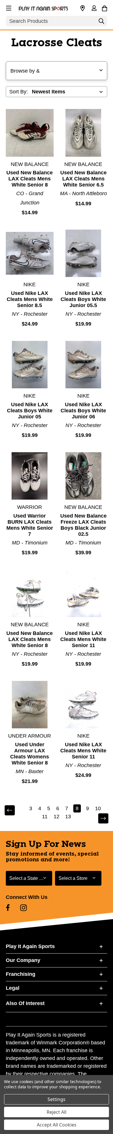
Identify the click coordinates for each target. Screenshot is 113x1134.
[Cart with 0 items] (104, 7)
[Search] (101, 22)
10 (98, 808)
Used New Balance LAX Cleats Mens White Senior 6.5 (83, 179)
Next (99, 819)
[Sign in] (93, 8)
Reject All (56, 1112)
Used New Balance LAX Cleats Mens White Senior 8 (29, 179)
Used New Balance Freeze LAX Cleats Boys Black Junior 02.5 (83, 525)
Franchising (20, 974)
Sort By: (18, 92)
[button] (8, 7)
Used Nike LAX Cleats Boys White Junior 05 (29, 411)
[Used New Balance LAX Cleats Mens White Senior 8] (30, 133)
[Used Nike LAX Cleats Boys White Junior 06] (83, 365)
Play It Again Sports (30, 946)
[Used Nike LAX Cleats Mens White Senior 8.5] (30, 253)
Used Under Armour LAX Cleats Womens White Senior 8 (29, 754)
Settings (56, 1099)
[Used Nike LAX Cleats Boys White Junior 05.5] (83, 253)
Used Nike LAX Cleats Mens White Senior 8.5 (30, 299)
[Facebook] (7, 907)
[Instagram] (23, 907)
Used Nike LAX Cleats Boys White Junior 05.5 (83, 299)
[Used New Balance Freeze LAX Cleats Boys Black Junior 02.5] (83, 476)
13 (68, 816)
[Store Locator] (82, 8)
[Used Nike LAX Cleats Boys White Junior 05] (30, 365)
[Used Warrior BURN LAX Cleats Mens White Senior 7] (30, 476)
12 (56, 816)
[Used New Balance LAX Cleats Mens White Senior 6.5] (83, 133)
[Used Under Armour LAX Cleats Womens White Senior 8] (30, 705)
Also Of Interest (25, 1003)
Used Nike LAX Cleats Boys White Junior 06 (83, 411)
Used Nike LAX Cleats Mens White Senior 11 (83, 639)
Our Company (23, 960)
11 (45, 816)
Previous (13, 811)
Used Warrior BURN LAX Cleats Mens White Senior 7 (29, 525)
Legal (12, 988)
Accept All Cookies (56, 1125)
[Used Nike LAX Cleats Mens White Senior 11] (83, 593)
